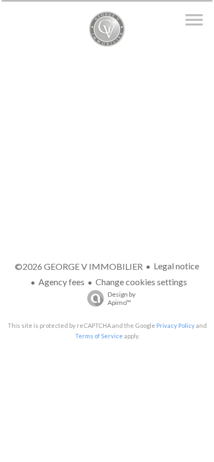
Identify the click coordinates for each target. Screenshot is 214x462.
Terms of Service (99, 335)
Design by (122, 298)
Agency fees (61, 281)
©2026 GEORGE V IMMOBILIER (79, 266)
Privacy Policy (175, 325)
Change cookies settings (141, 281)
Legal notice (176, 266)
